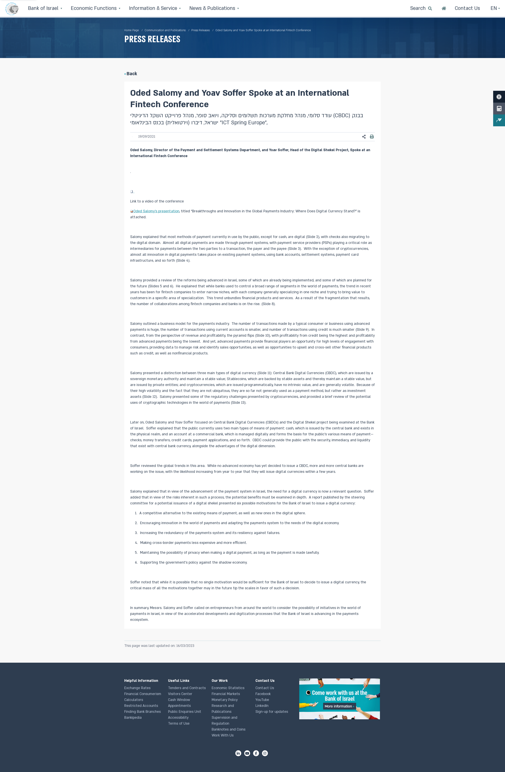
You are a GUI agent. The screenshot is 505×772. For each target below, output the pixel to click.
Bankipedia (133, 717)
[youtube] (247, 753)
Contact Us (264, 688)
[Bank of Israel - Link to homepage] (12, 9)
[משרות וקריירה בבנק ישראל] (340, 698)
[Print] (372, 137)
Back (131, 74)
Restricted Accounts (141, 706)
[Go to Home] (444, 9)
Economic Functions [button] (94, 8)
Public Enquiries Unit (184, 711)
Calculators (133, 700)
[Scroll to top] (494, 761)
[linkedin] (238, 753)
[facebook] (256, 753)
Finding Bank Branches (142, 711)
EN (494, 8)
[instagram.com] (265, 753)
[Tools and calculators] (499, 108)
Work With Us (223, 735)
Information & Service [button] (154, 8)
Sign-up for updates (271, 711)
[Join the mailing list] (499, 120)
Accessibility (178, 717)
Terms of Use (179, 723)
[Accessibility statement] (499, 97)
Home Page (131, 30)
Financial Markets (226, 694)
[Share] (364, 136)
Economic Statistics (228, 688)
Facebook (263, 694)
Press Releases (200, 30)
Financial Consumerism (142, 694)
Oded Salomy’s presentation (156, 211)
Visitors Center (180, 694)
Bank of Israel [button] (44, 8)
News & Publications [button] (213, 8)
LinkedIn (261, 706)
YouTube (262, 700)
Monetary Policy (225, 700)
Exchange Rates (137, 688)
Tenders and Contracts (187, 688)
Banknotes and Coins (228, 729)
